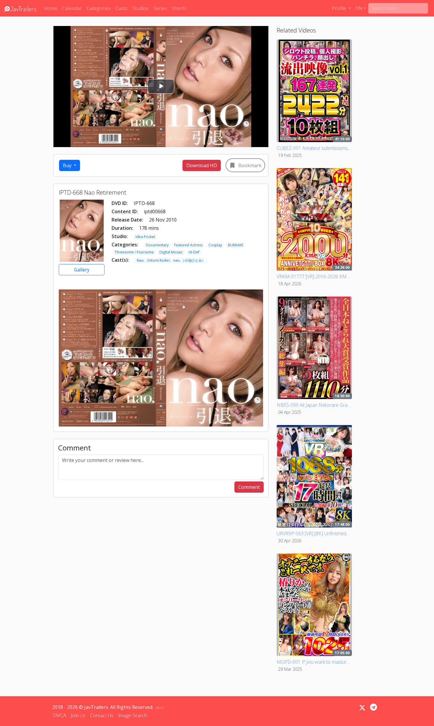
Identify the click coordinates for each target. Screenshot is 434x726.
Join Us (78, 715)
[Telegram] (373, 707)
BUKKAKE (235, 245)
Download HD (201, 165)
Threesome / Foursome (134, 252)
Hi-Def (194, 252)
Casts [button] (121, 8)
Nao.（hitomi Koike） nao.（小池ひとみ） (171, 260)
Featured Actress (188, 245)
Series (160, 8)
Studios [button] (140, 8)
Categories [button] (99, 8)
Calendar (72, 8)
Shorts (179, 8)
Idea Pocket (145, 236)
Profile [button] (339, 8)
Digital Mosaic (171, 252)
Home (50, 8)
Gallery (81, 269)
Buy (68, 165)
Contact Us (101, 715)
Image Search (132, 715)
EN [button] (359, 8)
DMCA (59, 715)
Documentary (157, 245)
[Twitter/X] (362, 708)
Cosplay (215, 245)
